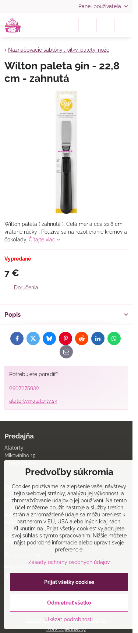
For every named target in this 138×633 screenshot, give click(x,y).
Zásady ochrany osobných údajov (69, 562)
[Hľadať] (87, 25)
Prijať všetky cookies (69, 582)
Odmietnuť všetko (69, 603)
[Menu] (123, 25)
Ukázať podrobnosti (69, 619)
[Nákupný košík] (105, 25)
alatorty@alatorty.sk (33, 401)
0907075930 (24, 388)
